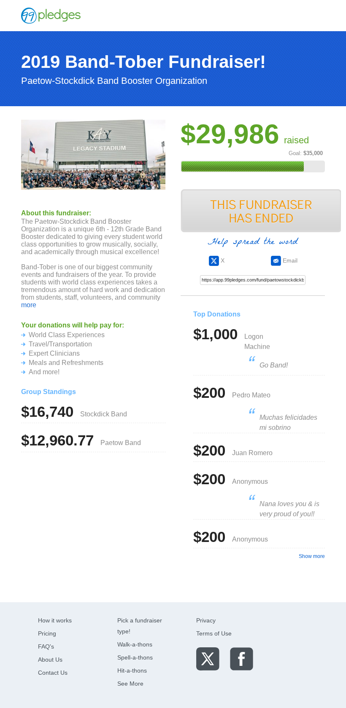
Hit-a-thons (132, 670)
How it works (55, 620)
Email (289, 260)
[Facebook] (241, 658)
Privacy (206, 620)
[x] (207, 658)
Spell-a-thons (135, 657)
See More (130, 683)
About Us (50, 659)
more (28, 304)
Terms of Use (214, 633)
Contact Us (53, 672)
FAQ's (46, 646)
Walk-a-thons (134, 644)
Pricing (47, 633)
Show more (312, 556)
